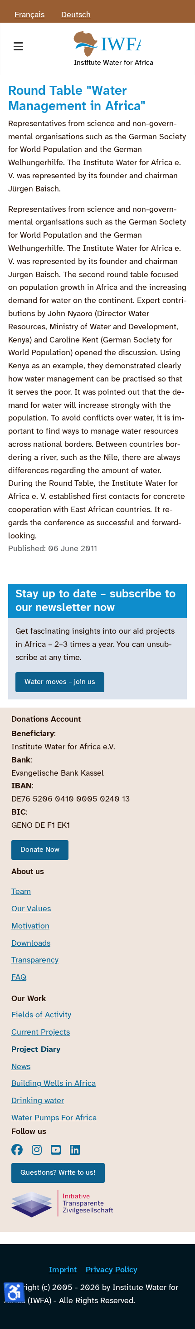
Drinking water (37, 1101)
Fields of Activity (41, 1015)
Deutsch (76, 15)
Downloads (30, 943)
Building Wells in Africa (53, 1084)
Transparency (34, 960)
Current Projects (40, 1032)
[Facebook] (17, 1150)
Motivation (30, 926)
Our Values (31, 909)
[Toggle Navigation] (18, 49)
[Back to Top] (178, 1311)
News (20, 1067)
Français (29, 15)
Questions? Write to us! (58, 1173)
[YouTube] (56, 1150)
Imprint (63, 1270)
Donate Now (39, 850)
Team (21, 892)
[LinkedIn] (75, 1150)
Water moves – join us (59, 682)
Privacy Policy (111, 1270)
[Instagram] (37, 1150)
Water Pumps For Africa (54, 1118)
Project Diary (35, 1050)
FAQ (18, 977)
